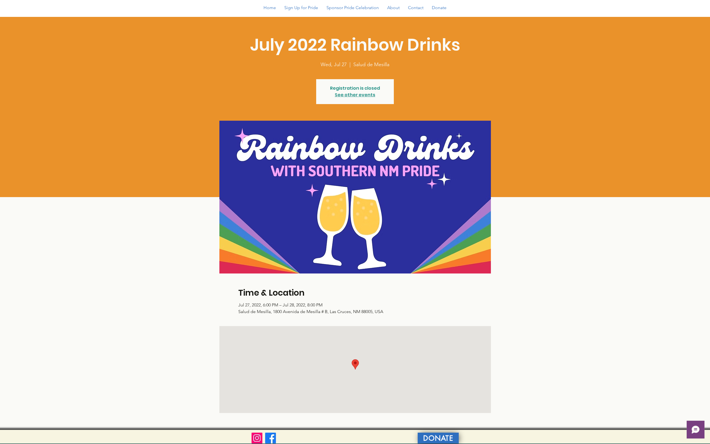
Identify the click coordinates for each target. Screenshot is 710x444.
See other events (355, 95)
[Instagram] (257, 438)
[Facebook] (270, 438)
